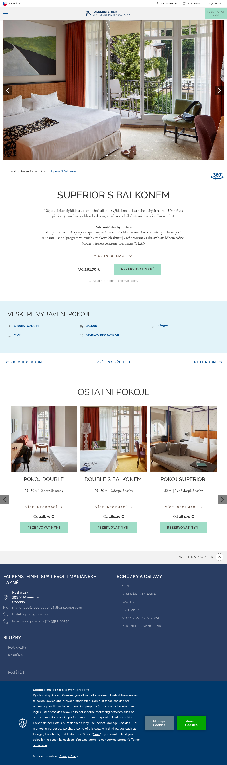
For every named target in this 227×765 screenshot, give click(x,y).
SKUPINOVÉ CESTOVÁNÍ (142, 618)
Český (13, 3)
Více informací (42, 507)
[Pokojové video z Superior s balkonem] (217, 176)
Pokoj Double (44, 479)
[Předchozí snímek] (7, 90)
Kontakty (131, 610)
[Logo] (109, 14)
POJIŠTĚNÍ (16, 672)
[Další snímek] (219, 90)
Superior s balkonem (63, 171)
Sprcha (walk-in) (27, 326)
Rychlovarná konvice (102, 334)
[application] (113, 723)
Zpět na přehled (114, 362)
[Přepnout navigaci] (4, 14)
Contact (218, 3)
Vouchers (193, 3)
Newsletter (169, 3)
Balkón (91, 326)
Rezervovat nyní (137, 269)
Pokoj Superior (183, 479)
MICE (126, 586)
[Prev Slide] (4, 499)
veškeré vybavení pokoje (50, 314)
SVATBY (128, 602)
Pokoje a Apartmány (33, 171)
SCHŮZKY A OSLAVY (139, 576)
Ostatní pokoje (114, 392)
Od (89, 269)
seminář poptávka (139, 594)
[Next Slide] (222, 499)
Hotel (12, 171)
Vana (17, 334)
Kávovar (164, 326)
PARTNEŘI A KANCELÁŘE (142, 626)
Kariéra (15, 655)
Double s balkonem (113, 479)
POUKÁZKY (17, 647)
